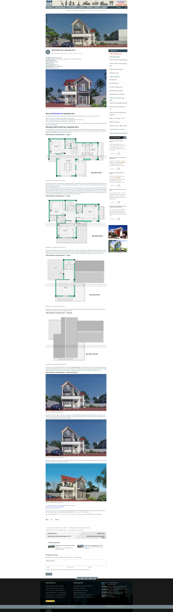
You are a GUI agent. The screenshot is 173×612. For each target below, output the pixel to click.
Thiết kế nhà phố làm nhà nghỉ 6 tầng (95, 537)
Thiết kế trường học (114, 122)
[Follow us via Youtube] (91, 578)
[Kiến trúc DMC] (103, 583)
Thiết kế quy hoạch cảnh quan (118, 133)
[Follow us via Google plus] (87, 578)
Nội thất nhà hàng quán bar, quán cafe (83, 594)
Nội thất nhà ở (113, 79)
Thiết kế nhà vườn (114, 73)
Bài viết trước (52, 533)
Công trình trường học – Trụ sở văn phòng (56, 592)
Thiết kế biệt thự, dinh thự (66, 53)
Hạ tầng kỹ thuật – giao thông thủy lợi (54, 597)
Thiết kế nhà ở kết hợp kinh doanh (118, 60)
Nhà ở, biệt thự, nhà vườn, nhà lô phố (54, 586)
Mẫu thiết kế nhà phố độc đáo (53, 508)
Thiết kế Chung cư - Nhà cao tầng (118, 125)
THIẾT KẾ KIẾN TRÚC (115, 54)
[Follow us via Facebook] (78, 578)
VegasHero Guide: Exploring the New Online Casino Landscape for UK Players (117, 207)
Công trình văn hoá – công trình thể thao (55, 590)
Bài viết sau (101, 533)
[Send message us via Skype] (95, 578)
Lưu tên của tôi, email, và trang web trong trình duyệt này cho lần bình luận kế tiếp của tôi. (68, 569)
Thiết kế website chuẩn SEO (111, 606)
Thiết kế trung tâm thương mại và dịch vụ (55, 507)
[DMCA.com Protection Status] (50, 601)
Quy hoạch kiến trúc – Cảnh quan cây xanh (56, 594)
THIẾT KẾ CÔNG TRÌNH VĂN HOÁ (118, 103)
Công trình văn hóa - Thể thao (117, 129)
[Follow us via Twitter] (82, 578)
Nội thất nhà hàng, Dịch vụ (116, 90)
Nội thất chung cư (114, 83)
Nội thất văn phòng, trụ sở (116, 87)
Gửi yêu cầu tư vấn (78, 512)
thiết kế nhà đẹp (61, 514)
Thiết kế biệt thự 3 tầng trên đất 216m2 (56, 530)
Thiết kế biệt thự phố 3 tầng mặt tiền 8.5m (79, 527)
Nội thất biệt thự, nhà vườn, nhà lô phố (83, 586)
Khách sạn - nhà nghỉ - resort (116, 118)
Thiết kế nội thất (114, 76)
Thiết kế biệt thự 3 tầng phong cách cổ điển (93, 545)
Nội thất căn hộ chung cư (79, 588)
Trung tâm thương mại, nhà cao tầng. (54, 588)
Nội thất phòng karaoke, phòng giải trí (83, 597)
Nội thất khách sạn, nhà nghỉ (116, 94)
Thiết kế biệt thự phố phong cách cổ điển (56, 527)
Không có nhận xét (77, 53)
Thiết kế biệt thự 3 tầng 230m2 (75, 530)
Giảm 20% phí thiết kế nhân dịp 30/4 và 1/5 (59, 536)
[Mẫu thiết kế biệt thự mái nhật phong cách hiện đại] (51, 546)
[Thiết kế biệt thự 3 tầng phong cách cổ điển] (80, 546)
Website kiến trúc (59, 606)
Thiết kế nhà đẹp (114, 57)
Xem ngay (113, 153)
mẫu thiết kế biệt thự (74, 514)
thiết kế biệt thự (57, 510)
